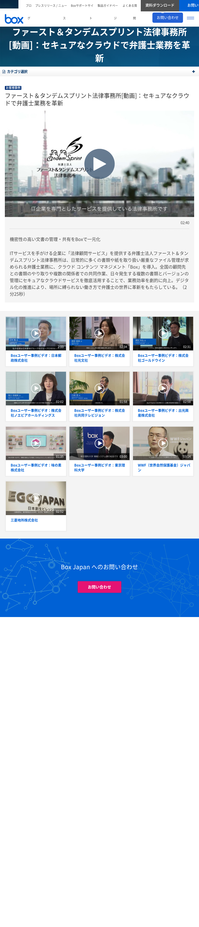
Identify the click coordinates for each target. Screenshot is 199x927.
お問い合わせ (99, 587)
